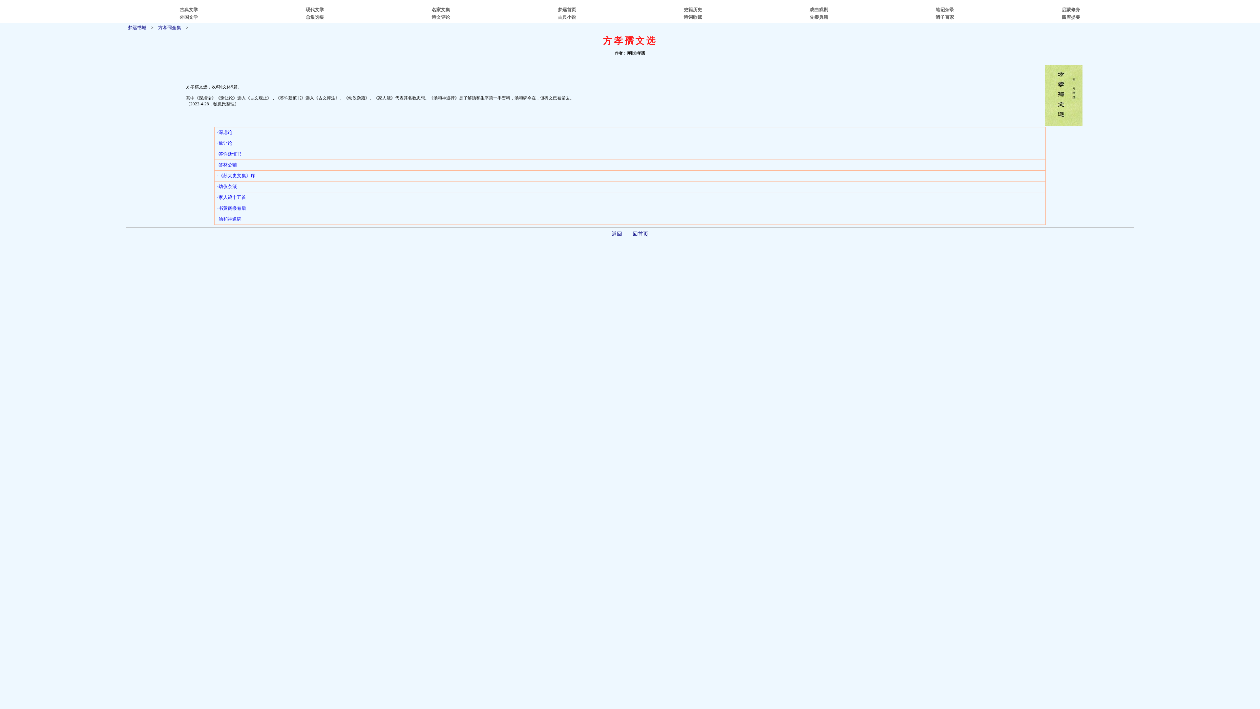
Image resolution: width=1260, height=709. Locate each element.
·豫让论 (224, 143)
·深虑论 (224, 132)
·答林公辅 (227, 164)
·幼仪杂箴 (227, 186)
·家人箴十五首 (231, 197)
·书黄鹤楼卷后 (231, 208)
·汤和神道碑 (229, 219)
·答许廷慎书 (229, 154)
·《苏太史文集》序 (236, 175)
